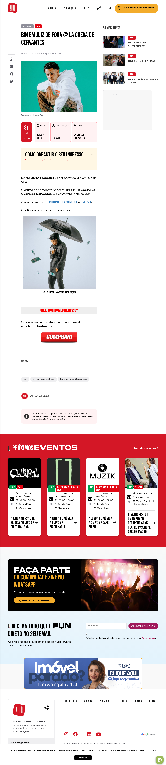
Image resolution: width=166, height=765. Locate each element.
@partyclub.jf (70, 202)
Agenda (52, 8)
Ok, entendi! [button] (83, 757)
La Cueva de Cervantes (80, 136)
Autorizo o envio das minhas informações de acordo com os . (121, 638)
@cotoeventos (56, 202)
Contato (153, 701)
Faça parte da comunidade (33, 600)
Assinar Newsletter (142, 626)
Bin (25, 379)
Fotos (86, 8)
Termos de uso (148, 638)
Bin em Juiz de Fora (43, 379)
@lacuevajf (86, 202)
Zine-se (99, 8)
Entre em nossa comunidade (136, 7)
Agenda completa (145, 448)
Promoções (69, 8)
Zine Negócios (20, 742)
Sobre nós (71, 701)
